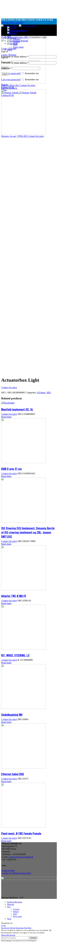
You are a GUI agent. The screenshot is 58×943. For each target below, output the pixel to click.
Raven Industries (16, 37)
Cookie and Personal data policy (16, 873)
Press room (17, 916)
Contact (16, 909)
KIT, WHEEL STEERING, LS (15, 655)
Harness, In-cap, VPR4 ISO (14, 136)
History (16, 911)
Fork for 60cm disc (10, 85)
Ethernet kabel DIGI (12, 774)
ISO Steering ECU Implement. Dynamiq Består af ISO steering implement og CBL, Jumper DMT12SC (28, 532)
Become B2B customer (12, 22)
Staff (15, 914)
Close (3, 925)
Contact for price (27, 85)
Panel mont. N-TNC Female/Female (21, 833)
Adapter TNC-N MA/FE (13, 596)
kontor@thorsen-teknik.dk (21, 857)
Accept (12, 935)
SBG (26, 37)
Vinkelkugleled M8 (11, 714)
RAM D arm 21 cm (11, 468)
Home (4, 37)
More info (5, 935)
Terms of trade (8, 870)
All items (41, 392)
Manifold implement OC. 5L (17, 409)
